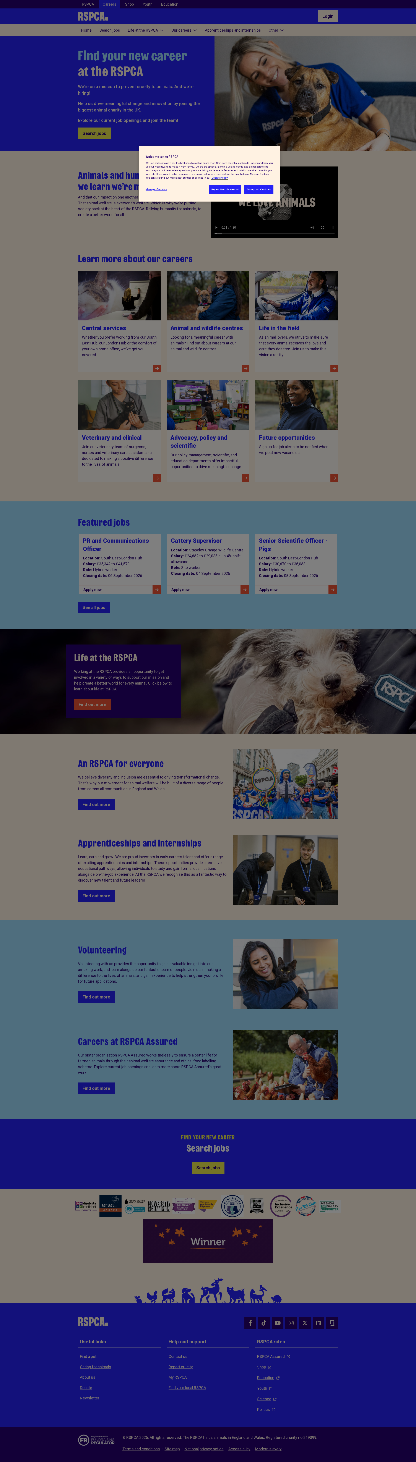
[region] (209, 174)
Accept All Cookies (259, 189)
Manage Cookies (156, 189)
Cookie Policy (219, 177)
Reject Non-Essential (225, 189)
